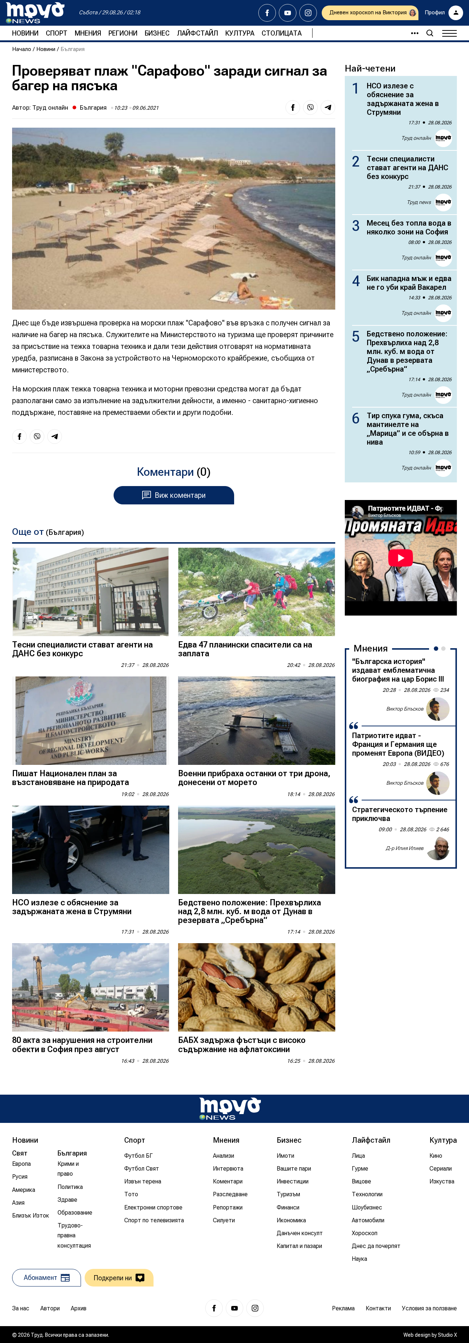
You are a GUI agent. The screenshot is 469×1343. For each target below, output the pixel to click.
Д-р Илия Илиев (405, 848)
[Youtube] (287, 13)
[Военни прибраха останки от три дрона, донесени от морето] (256, 720)
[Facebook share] (292, 107)
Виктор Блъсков (405, 709)
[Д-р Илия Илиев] (438, 848)
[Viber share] (310, 107)
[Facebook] (267, 13)
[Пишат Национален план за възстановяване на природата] (90, 720)
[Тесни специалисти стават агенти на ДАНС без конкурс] (90, 592)
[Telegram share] (328, 107)
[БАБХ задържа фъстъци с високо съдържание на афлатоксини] (256, 987)
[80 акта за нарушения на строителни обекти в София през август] (90, 987)
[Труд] (230, 1109)
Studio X (447, 1335)
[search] (429, 33)
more (411, 33)
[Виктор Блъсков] (438, 709)
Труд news (419, 202)
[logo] (35, 12)
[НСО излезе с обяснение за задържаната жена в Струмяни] (90, 850)
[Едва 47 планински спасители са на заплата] (256, 592)
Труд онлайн (50, 107)
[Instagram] (308, 13)
